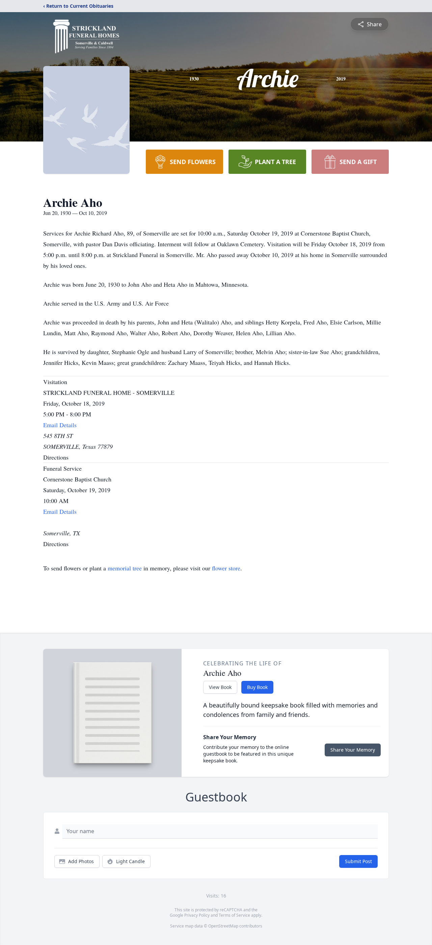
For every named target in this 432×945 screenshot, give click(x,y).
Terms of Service (234, 915)
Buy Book (257, 687)
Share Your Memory (352, 750)
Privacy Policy (197, 915)
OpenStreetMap (223, 926)
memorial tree (125, 568)
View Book (220, 687)
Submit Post (358, 861)
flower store (226, 568)
